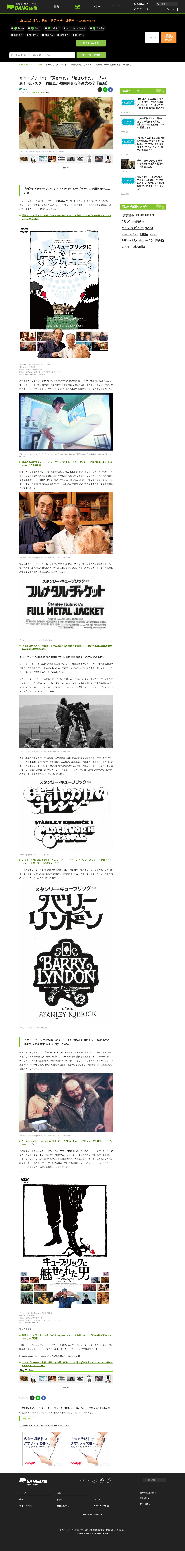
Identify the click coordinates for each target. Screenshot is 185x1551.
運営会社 (143, 1498)
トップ (22, 1493)
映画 (77, 6)
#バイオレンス (64, 1425)
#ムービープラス (130, 234)
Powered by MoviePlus (91, 1514)
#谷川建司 (45, 92)
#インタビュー (133, 228)
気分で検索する (91, 43)
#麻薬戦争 (128, 215)
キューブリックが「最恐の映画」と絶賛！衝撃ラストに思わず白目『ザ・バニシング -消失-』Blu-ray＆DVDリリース (67, 1364)
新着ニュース (142, 4)
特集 (56, 6)
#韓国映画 (138, 221)
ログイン (152, 37)
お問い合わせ (145, 1504)
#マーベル (129, 240)
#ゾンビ (153, 234)
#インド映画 (154, 240)
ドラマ (96, 6)
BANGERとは (101, 1506)
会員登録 (168, 37)
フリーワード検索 (91, 55)
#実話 (144, 234)
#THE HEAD (145, 215)
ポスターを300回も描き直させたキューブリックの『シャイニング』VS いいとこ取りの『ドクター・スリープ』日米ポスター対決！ (67, 861)
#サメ (126, 221)
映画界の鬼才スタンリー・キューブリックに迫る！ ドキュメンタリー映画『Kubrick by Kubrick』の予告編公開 (67, 463)
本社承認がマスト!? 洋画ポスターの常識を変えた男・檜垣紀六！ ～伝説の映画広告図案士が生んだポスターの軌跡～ (67, 647)
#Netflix (139, 246)
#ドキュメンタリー (49, 1425)
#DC (141, 240)
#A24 (149, 228)
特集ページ (27, 1419)
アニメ (115, 6)
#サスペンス (34, 1425)
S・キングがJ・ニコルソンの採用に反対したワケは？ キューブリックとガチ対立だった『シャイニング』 (67, 1142)
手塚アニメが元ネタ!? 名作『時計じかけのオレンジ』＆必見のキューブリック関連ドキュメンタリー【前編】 (66, 217)
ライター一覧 (142, 9)
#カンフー (127, 247)
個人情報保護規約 (147, 1493)
